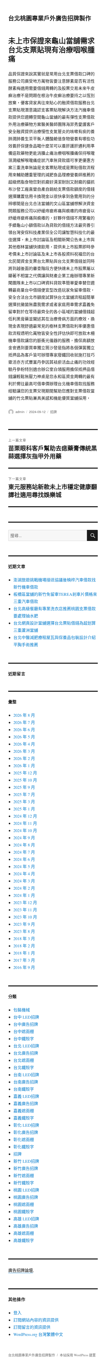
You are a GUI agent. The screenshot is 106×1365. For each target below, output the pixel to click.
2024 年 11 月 (25, 823)
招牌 (53, 411)
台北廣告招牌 (25, 1053)
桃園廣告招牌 (25, 1197)
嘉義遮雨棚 (23, 1110)
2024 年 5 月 (24, 866)
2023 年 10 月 (25, 917)
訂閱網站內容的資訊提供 (36, 1320)
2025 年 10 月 (25, 780)
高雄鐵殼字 (23, 1240)
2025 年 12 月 (25, 772)
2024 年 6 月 (24, 859)
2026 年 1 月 (24, 765)
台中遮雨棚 (23, 1031)
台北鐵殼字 (23, 1067)
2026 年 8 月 (24, 715)
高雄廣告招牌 (25, 1226)
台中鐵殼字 (23, 1038)
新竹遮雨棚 (23, 1175)
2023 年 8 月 (24, 931)
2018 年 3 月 (24, 938)
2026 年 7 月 (24, 722)
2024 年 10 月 (25, 830)
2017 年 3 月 (24, 960)
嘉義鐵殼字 (23, 1118)
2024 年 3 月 (24, 880)
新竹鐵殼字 (23, 1182)
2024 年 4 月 (24, 873)
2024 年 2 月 (24, 888)
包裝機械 (21, 1009)
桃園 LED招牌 (26, 1190)
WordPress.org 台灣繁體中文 (38, 1334)
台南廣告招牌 (25, 1081)
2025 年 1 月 (24, 808)
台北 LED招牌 (26, 1045)
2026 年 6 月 (24, 729)
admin (19, 411)
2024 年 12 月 (25, 816)
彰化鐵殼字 (23, 1146)
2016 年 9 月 (24, 967)
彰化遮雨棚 (23, 1139)
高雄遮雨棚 (23, 1233)
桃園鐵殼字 (23, 1211)
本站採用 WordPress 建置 (78, 1355)
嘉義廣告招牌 (25, 1103)
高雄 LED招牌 (26, 1218)
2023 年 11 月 (25, 909)
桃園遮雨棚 (23, 1204)
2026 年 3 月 (24, 751)
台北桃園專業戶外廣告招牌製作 (49, 18)
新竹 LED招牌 (26, 1161)
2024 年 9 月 (24, 837)
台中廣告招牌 (25, 1024)
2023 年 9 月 (24, 924)
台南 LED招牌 (26, 1074)
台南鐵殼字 (23, 1089)
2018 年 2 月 (24, 945)
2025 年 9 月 (24, 787)
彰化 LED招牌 (26, 1125)
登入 (17, 1312)
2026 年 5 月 (24, 736)
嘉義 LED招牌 (26, 1096)
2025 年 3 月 (24, 801)
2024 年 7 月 (24, 852)
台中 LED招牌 (26, 1017)
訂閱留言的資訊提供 (31, 1327)
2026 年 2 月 (24, 758)
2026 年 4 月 (24, 744)
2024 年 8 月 (24, 844)
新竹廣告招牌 (25, 1168)
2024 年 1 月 (24, 895)
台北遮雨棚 (23, 1060)
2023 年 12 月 (25, 902)
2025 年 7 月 (24, 794)
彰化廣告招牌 (25, 1132)
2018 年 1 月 (24, 953)
